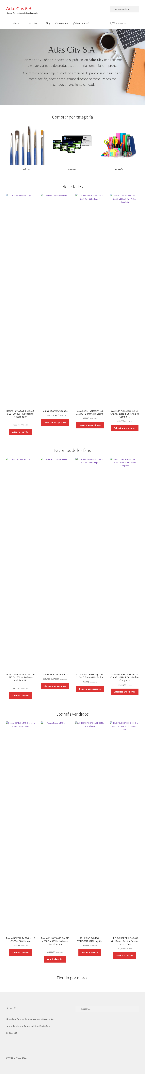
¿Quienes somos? (81, 23)
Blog (48, 23)
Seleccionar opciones (55, 422)
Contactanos (61, 23)
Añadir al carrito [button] (20, 431)
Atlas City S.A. (19, 8)
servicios (32, 23)
